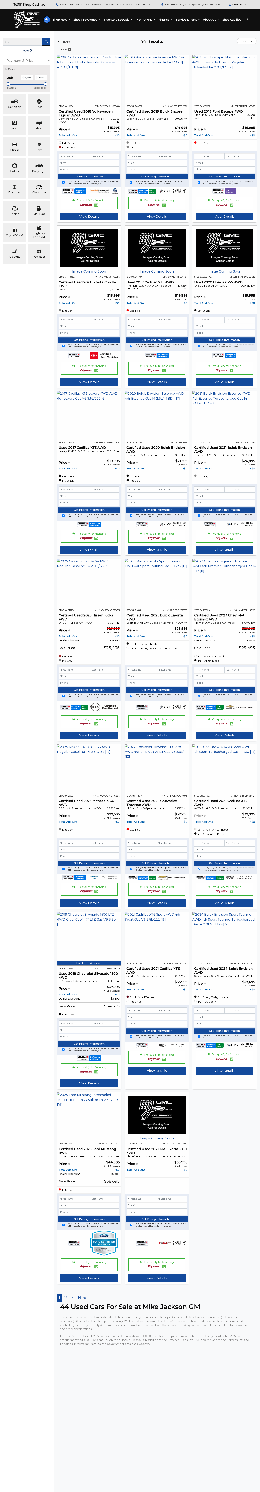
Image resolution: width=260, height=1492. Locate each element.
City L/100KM (14, 235)
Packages (39, 256)
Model (14, 149)
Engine (14, 214)
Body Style (39, 171)
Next (83, 1297)
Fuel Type (39, 214)
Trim (39, 149)
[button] (46, 19)
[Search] (46, 41)
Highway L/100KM (39, 235)
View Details (89, 216)
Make (39, 128)
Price (39, 106)
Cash (11, 69)
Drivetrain (14, 192)
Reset (25, 50)
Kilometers (39, 192)
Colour (14, 171)
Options (14, 256)
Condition (14, 106)
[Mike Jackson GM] (26, 19)
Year (15, 128)
